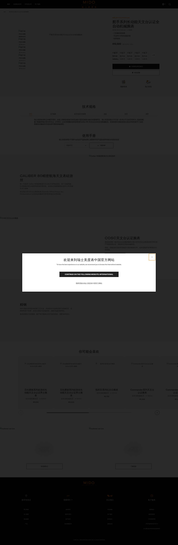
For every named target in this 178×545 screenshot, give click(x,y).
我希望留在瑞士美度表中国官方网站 (89, 283)
